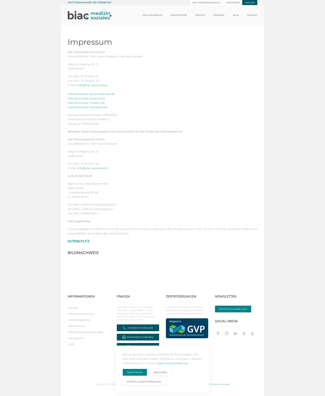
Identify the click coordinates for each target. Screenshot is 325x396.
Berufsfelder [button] (179, 15)
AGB (71, 344)
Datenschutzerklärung (172, 363)
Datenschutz (79, 241)
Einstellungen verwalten (144, 381)
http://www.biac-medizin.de (86, 102)
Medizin (250, 2)
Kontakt (73, 307)
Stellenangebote (79, 320)
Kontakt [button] (252, 15)
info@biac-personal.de (92, 85)
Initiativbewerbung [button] (80, 313)
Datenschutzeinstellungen (86, 332)
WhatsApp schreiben (140, 337)
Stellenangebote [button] (152, 15)
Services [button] (200, 15)
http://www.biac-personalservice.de (91, 94)
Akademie (218, 15)
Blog (236, 15)
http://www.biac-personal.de (86, 98)
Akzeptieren (135, 372)
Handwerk (233, 2)
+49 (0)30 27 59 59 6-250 (140, 327)
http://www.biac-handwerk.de (87, 107)
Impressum (75, 338)
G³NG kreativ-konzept (217, 384)
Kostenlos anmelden (233, 309)
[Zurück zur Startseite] (90, 15)
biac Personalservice (206, 2)
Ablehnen (160, 372)
